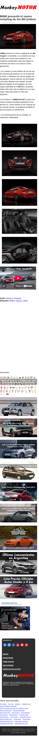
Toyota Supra (26, 719)
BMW (12, 301)
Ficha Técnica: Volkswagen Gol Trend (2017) (18, 487)
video (25, 301)
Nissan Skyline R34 (18, 710)
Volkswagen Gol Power (21, 721)
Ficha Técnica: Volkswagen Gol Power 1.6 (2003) (18, 402)
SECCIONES (8, 665)
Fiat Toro (10, 704)
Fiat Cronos (3, 704)
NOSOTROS (8, 658)
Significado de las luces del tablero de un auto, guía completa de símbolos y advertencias (18, 382)
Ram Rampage (25, 712)
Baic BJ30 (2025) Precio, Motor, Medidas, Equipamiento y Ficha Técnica (18, 424)
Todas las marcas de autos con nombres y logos (14, 708)
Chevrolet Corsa (23, 715)
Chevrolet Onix (4, 717)
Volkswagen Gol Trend (6, 723)
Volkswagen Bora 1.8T (6, 721)
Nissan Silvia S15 (5, 712)
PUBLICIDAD (8, 662)
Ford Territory (4, 715)
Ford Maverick (13, 715)
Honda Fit (18, 704)
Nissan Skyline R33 (5, 710)
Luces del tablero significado (8, 706)
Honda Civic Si (26, 704)
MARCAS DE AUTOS (11, 669)
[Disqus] (18, 343)
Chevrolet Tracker (25, 717)
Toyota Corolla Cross (6, 719)
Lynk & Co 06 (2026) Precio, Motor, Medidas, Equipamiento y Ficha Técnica (18, 446)
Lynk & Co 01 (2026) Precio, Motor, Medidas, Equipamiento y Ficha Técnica (18, 509)
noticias (18, 301)
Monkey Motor (16, 729)
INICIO (5, 654)
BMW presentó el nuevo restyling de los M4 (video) (18, 18)
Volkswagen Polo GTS (21, 723)
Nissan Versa (16, 712)
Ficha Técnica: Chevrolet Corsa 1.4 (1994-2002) (18, 466)
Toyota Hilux (17, 719)
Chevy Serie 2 (14, 717)
